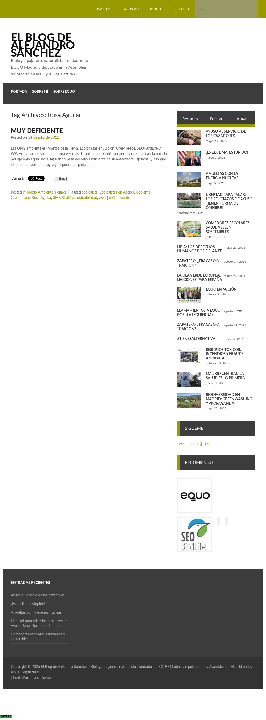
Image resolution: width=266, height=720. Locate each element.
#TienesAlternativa (196, 339)
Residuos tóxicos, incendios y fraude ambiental (225, 354)
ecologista (90, 192)
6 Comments (119, 198)
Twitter (103, 9)
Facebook (131, 9)
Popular (216, 119)
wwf (102, 198)
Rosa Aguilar (41, 198)
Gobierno (143, 192)
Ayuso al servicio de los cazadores (37, 595)
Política (61, 192)
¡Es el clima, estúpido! (227, 153)
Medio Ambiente (40, 192)
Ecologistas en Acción (116, 192)
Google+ (156, 9)
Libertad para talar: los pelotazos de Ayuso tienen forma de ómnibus (39, 623)
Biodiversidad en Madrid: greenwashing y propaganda (229, 399)
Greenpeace (20, 198)
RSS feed (182, 9)
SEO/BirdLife (63, 198)
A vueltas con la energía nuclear (36, 612)
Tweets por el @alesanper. (197, 444)
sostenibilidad (86, 198)
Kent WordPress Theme (32, 678)
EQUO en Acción (221, 289)
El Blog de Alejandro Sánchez (43, 45)
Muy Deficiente (37, 131)
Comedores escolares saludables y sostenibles (228, 227)
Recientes (190, 119)
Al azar (242, 119)
